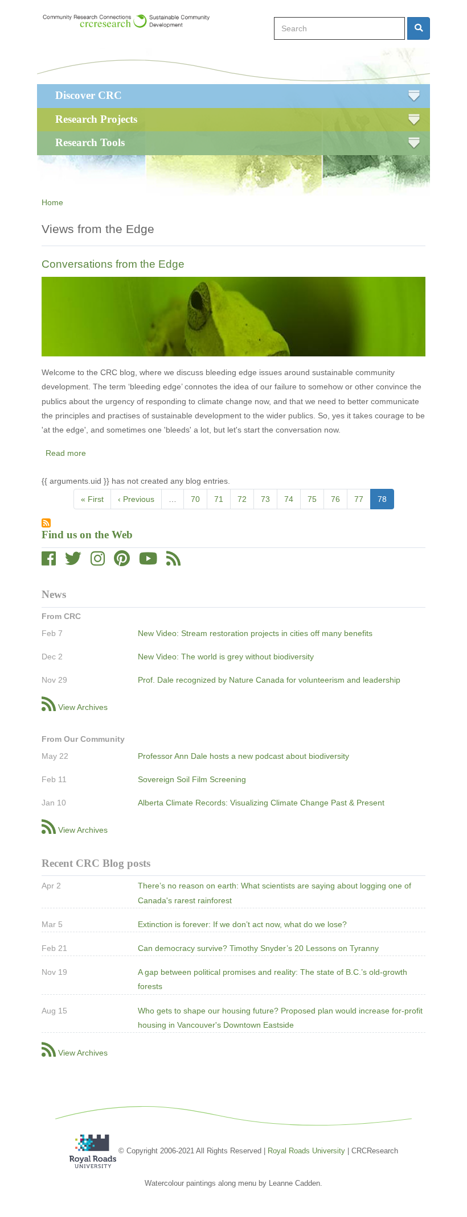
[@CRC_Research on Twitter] (73, 561)
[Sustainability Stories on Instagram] (98, 561)
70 (199, 499)
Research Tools (90, 142)
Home (52, 202)
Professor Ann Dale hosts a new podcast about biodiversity (243, 756)
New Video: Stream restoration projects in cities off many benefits (255, 633)
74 (292, 499)
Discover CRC (88, 95)
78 (386, 502)
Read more (66, 453)
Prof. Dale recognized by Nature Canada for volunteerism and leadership (269, 679)
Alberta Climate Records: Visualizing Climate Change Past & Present (261, 802)
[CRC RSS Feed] (173, 561)
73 (269, 499)
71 (222, 499)
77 (362, 499)
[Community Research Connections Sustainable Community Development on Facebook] (49, 561)
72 (245, 499)
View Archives (83, 707)
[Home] (131, 21)
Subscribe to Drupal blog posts (46, 522)
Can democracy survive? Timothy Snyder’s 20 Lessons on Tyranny (258, 948)
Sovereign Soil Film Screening (192, 779)
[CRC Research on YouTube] (148, 561)
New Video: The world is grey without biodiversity (226, 656)
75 (316, 499)
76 (339, 499)
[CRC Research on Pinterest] (122, 561)
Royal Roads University (306, 1150)
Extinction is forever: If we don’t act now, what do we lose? (242, 924)
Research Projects (96, 119)
